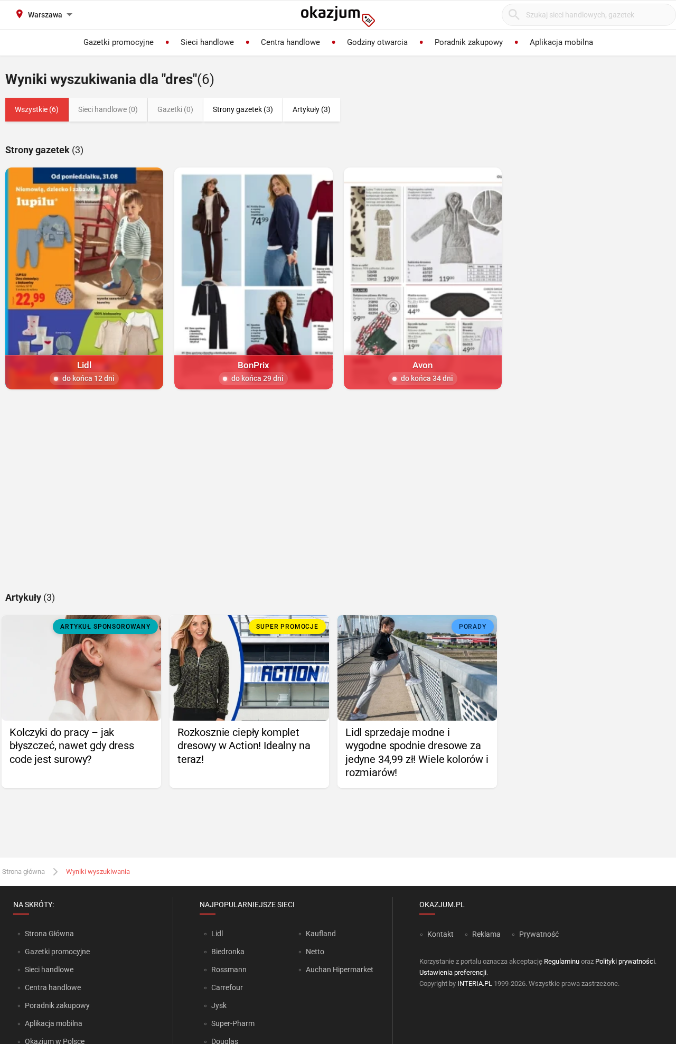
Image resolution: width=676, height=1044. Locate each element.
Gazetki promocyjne (57, 951)
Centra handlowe (53, 987)
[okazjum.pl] (338, 16)
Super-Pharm (233, 1023)
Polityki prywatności (625, 961)
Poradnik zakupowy (57, 1005)
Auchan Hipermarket (339, 969)
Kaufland (321, 933)
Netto (315, 951)
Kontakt (440, 934)
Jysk (219, 1005)
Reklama (486, 934)
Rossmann (229, 969)
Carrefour (227, 987)
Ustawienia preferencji (452, 972)
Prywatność (539, 934)
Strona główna (23, 871)
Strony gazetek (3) (243, 109)
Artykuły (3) (312, 109)
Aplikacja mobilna (53, 1023)
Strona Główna (49, 933)
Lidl (217, 933)
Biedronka (228, 951)
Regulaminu (561, 961)
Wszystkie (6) (37, 109)
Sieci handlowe (49, 969)
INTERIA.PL (474, 983)
